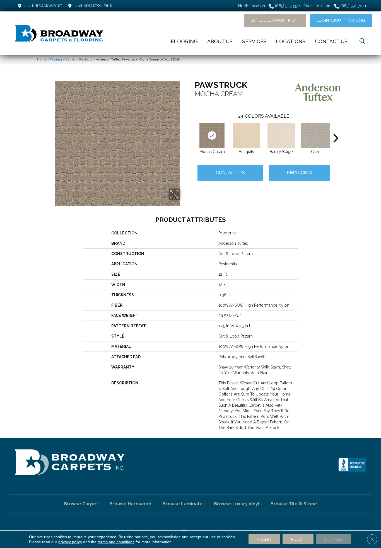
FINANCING (299, 172)
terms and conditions (116, 542)
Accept (264, 539)
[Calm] (316, 135)
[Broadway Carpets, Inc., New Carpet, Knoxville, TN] (352, 465)
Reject (298, 539)
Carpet (71, 59)
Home (41, 59)
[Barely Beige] (281, 135)
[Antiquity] (247, 135)
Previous (192, 130)
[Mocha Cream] (212, 135)
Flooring (56, 59)
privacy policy (70, 542)
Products (85, 59)
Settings (333, 539)
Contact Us (230, 172)
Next (335, 130)
